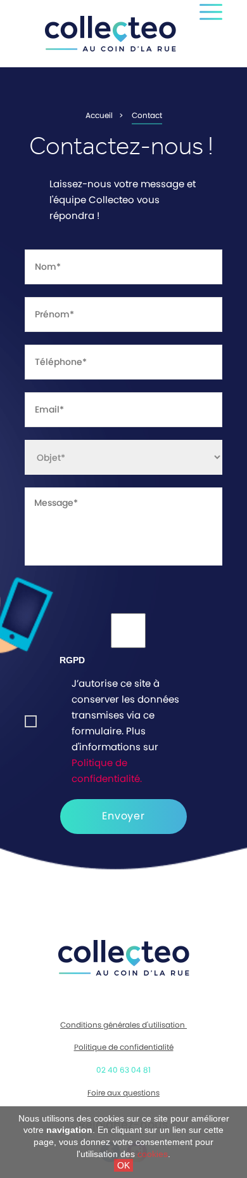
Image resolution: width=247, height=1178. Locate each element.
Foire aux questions (123, 1093)
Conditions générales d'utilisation (123, 1025)
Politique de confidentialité (124, 1047)
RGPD (72, 660)
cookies (152, 1154)
